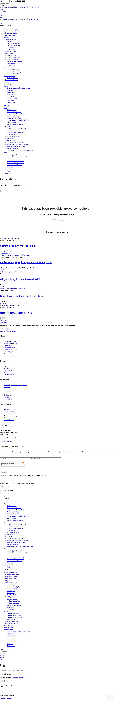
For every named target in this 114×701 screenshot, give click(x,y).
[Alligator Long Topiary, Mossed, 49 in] (12, 272)
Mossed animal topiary (10, 416)
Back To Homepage (57, 220)
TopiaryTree (3, 322)
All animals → (8, 399)
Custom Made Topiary (10, 341)
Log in (2, 681)
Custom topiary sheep (10, 414)
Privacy (2, 487)
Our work (6, 418)
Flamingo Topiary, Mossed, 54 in (18, 245)
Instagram (3, 331)
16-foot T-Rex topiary (10, 410)
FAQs (5, 372)
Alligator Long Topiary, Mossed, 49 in (20, 279)
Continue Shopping (6, 699)
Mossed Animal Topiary (10, 344)
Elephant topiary (8, 395)
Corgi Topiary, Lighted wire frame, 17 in (21, 296)
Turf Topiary (7, 346)
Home (2, 185)
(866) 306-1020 (5, 329)
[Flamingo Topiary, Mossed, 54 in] (10, 238)
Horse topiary (8, 393)
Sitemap (7, 487)
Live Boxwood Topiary (10, 350)
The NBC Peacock (9, 420)
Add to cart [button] (3, 287)
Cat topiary (7, 397)
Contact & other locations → (8, 441)
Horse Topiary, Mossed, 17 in (16, 313)
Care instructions (8, 370)
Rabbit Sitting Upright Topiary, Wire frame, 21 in (26, 262)
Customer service (9, 374)
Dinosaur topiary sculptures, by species (15, 385)
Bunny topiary (8, 389)
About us (6, 366)
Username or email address (11, 671)
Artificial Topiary (8, 352)
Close (1, 493)
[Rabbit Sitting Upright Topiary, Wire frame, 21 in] (15, 255)
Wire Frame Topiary (9, 348)
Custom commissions (10, 356)
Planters (6, 354)
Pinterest (8, 331)
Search (2, 5)
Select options (4, 270)
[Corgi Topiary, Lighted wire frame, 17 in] (12, 289)
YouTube (14, 331)
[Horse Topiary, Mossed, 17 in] (9, 305)
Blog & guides (8, 368)
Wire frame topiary (9, 412)
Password (6, 674)
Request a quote (5, 253)
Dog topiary (7, 387)
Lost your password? (17, 678)
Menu (1, 17)
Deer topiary (7, 391)
